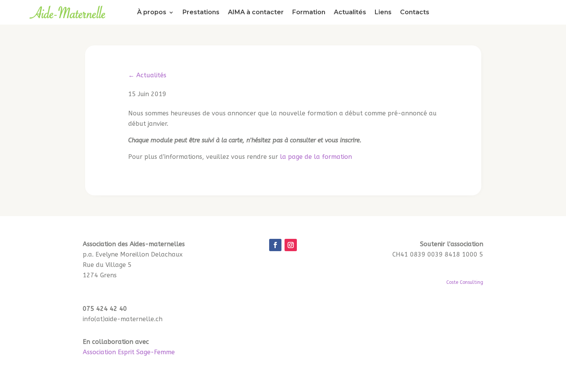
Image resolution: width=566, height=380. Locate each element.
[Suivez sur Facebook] (275, 245)
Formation (308, 13)
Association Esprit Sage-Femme (129, 352)
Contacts (414, 13)
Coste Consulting (464, 282)
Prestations (201, 13)
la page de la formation (316, 156)
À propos (151, 13)
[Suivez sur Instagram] (291, 245)
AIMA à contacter (256, 13)
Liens (383, 13)
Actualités (350, 13)
